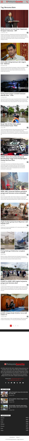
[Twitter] (20, 382)
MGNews (2, 154)
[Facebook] (6, 382)
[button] (26, 1)
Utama (2, 27)
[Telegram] (14, 382)
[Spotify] (11, 382)
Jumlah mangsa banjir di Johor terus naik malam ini (14, 314)
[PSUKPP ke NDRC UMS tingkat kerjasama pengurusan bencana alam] (14, 271)
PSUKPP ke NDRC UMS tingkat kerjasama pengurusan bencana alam (14, 282)
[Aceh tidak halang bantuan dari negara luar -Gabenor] (14, 52)
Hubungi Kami (12, 437)
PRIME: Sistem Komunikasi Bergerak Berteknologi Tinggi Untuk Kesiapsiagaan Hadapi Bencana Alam (14, 158)
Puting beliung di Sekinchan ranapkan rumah (13, 252)
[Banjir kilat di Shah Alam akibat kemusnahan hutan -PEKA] (14, 114)
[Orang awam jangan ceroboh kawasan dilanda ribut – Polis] (14, 83)
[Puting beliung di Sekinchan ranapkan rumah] (14, 241)
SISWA (2, 189)
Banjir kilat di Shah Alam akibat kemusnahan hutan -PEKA (11, 125)
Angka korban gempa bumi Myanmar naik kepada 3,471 (14, 222)
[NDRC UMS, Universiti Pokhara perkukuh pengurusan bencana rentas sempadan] (14, 181)
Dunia (2, 219)
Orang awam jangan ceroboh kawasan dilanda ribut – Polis (13, 94)
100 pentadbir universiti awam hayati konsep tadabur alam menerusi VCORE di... (18, 407)
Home (2, 5)
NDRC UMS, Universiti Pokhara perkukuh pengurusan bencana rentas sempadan (14, 192)
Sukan (2, 430)
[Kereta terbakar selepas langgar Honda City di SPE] (4, 400)
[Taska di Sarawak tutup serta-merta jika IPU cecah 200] (4, 394)
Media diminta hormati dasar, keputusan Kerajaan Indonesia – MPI (14, 30)
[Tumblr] (17, 382)
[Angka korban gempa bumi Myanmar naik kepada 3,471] (14, 211)
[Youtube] (23, 382)
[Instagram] (8, 382)
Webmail (17, 437)
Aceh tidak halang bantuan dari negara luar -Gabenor (13, 63)
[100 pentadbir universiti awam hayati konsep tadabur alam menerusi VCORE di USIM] (4, 407)
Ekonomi (2, 426)
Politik (2, 422)
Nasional (2, 91)
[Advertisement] (14, 346)
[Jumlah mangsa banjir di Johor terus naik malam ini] (14, 303)
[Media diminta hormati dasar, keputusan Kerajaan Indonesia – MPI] (14, 19)
